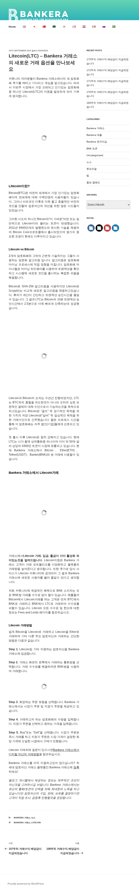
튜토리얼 (92, 168)
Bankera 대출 (94, 134)
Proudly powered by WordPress (26, 883)
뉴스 (33, 818)
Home (12, 26)
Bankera (43, 51)
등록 (76, 767)
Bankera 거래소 (22, 818)
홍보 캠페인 (93, 182)
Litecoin (36, 822)
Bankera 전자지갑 (97, 141)
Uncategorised (95, 155)
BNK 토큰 (92, 148)
